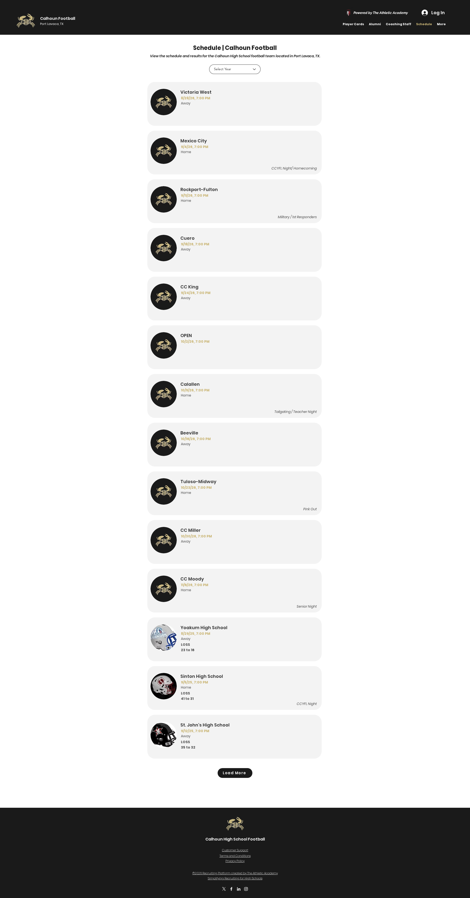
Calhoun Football (57, 18)
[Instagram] (246, 889)
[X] (224, 889)
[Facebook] (231, 889)
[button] (374, 24)
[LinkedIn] (238, 889)
